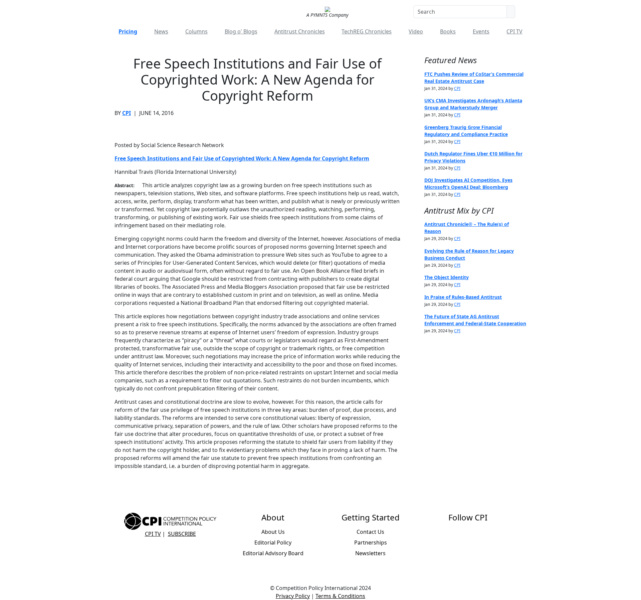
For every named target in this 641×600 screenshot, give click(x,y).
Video (416, 31)
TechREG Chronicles (367, 31)
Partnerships (370, 542)
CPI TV (514, 31)
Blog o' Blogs (241, 31)
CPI (126, 113)
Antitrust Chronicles (299, 31)
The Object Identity (446, 277)
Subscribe (182, 533)
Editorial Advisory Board (273, 553)
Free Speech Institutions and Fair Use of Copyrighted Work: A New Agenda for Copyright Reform (242, 158)
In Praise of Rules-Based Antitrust (463, 297)
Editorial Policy (272, 542)
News (161, 31)
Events (481, 31)
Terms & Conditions (340, 596)
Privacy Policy (293, 596)
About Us (273, 531)
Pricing (128, 31)
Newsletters (370, 553)
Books (448, 31)
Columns (196, 31)
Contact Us (370, 531)
